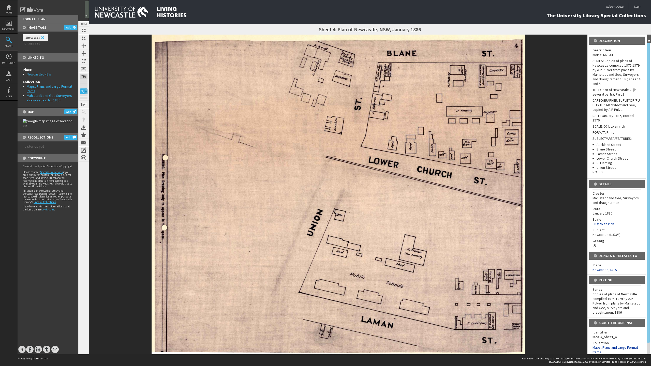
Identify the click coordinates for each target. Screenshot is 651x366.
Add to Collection (84, 135)
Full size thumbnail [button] (84, 30)
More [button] (9, 96)
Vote (35, 9)
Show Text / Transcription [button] (84, 104)
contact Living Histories (596, 358)
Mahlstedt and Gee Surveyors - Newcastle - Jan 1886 (49, 97)
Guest (620, 6)
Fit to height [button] (84, 53)
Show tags (32, 37)
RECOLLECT (555, 361)
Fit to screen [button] (84, 38)
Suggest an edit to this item (23, 9)
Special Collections (51, 172)
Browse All (9, 29)
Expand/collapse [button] (649, 39)
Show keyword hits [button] (84, 112)
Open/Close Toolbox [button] (87, 9)
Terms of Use (41, 358)
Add (68, 27)
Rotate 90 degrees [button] (84, 61)
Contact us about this (84, 142)
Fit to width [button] (84, 46)
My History (9, 63)
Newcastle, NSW (39, 74)
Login (9, 79)
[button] (83, 91)
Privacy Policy (25, 358)
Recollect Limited (601, 361)
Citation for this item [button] (84, 158)
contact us (48, 209)
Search (9, 46)
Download (84, 127)
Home (9, 12)
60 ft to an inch (603, 224)
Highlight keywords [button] (84, 120)
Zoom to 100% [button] (84, 68)
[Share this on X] (22, 346)
